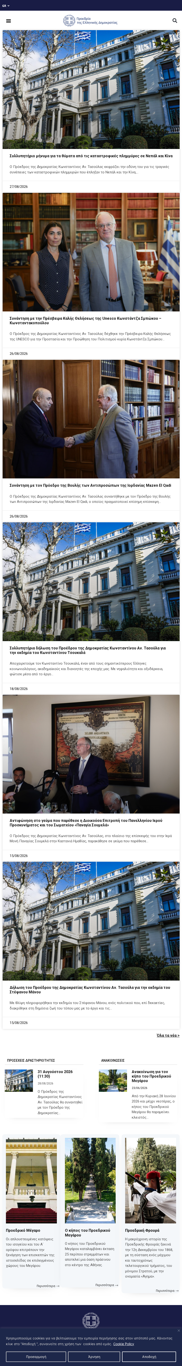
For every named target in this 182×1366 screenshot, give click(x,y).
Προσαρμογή (36, 1357)
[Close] (179, 1330)
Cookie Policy (123, 1344)
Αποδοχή (149, 1357)
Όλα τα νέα (167, 1035)
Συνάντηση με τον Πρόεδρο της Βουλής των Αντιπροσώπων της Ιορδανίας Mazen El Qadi (90, 485)
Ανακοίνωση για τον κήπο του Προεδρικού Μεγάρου (151, 1076)
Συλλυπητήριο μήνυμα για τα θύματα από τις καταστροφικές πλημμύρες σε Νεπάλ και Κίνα (91, 156)
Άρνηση (94, 1357)
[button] (8, 21)
